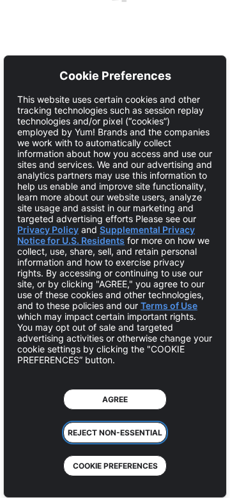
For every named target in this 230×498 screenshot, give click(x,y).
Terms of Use (169, 305)
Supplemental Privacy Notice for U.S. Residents (106, 235)
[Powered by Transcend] (22, 478)
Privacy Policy (48, 229)
